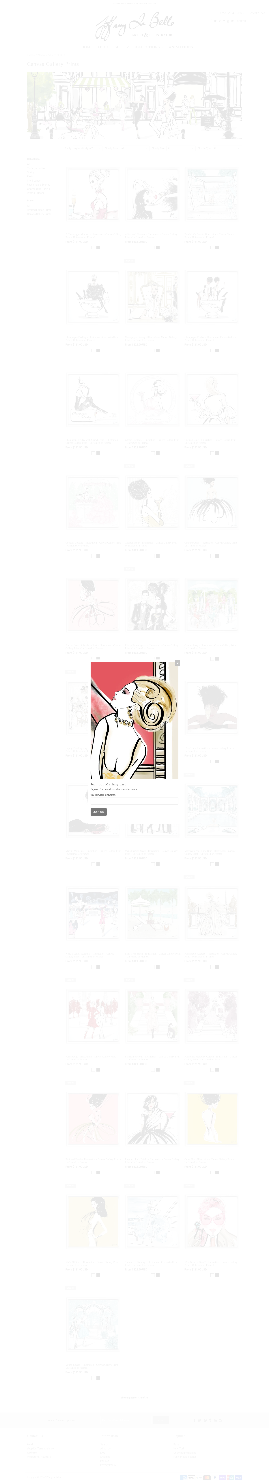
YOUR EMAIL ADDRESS (103, 795)
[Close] (177, 663)
